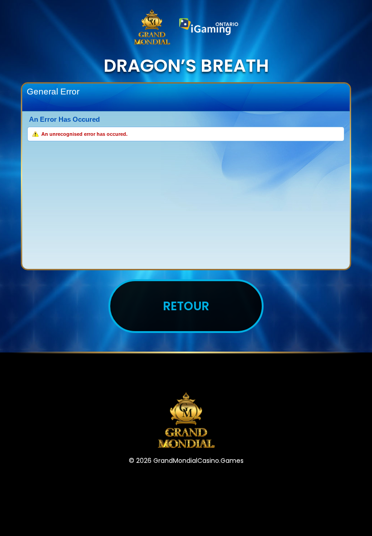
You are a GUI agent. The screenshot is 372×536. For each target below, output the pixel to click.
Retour (186, 306)
